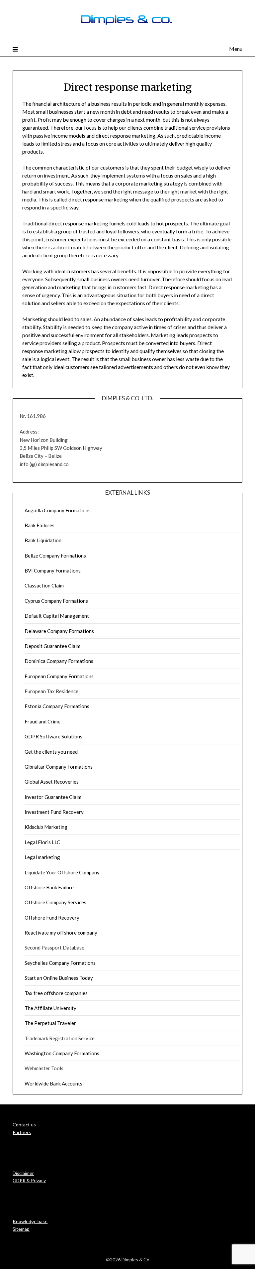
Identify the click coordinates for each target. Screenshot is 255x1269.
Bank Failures (39, 525)
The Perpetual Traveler (50, 1023)
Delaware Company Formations (59, 631)
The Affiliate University (50, 1008)
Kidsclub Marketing (46, 827)
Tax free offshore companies (56, 993)
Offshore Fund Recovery (52, 918)
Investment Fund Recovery (54, 812)
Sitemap (21, 1229)
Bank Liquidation (43, 540)
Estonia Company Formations (57, 706)
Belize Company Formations (55, 556)
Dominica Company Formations (59, 661)
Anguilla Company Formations (58, 510)
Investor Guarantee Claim (53, 797)
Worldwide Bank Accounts (53, 1083)
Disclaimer (23, 1173)
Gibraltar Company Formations (59, 767)
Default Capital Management (57, 616)
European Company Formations (59, 676)
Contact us (24, 1124)
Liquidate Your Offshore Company (62, 872)
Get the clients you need (51, 752)
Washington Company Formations (62, 1053)
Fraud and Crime (42, 721)
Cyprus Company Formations (56, 601)
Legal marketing (42, 857)
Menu (235, 49)
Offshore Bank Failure (49, 887)
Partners (22, 1132)
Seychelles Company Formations (60, 963)
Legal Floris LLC (42, 842)
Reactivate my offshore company (61, 933)
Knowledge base (30, 1221)
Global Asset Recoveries (52, 782)
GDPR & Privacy (29, 1180)
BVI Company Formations (53, 570)
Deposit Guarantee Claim (52, 646)
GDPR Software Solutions (53, 736)
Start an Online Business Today (59, 978)
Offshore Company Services (55, 902)
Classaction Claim (44, 585)
